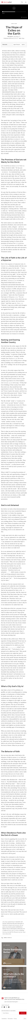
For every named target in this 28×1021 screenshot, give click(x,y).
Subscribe (23, 1013)
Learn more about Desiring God (11, 1001)
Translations (4, 1018)
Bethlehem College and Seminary (11, 925)
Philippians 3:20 (13, 297)
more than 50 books (14, 930)
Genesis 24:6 (7, 383)
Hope (23, 38)
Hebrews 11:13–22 (13, 38)
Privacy (15, 1018)
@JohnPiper (11, 921)
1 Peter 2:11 (19, 303)
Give (25, 1018)
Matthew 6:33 (13, 358)
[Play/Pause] (14, 8)
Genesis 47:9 (12, 280)
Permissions (10, 1018)
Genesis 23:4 (4, 266)
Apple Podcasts (16, 44)
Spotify (23, 44)
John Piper (5, 921)
